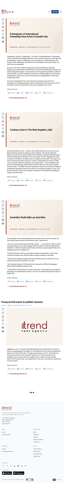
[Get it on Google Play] (18, 473)
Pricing (4, 449)
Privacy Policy (36, 451)
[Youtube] (14, 465)
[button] (2, 19)
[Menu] (61, 11)
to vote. (54, 168)
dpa (46, 240)
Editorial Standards (38, 439)
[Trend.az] (7, 12)
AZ (57, 479)
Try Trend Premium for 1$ (18, 98)
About (34, 432)
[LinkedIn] (21, 465)
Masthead (36, 434)
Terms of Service (37, 449)
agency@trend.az (6, 423)
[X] (10, 465)
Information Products (7, 451)
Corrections (36, 442)
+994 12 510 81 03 (6, 421)
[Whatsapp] (3, 465)
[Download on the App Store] (7, 473)
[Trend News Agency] (6, 408)
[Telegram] (18, 465)
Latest (3, 432)
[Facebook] (7, 465)
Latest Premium (6, 434)
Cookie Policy (36, 456)
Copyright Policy (37, 454)
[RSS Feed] (25, 465)
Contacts (35, 437)
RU (60, 479)
